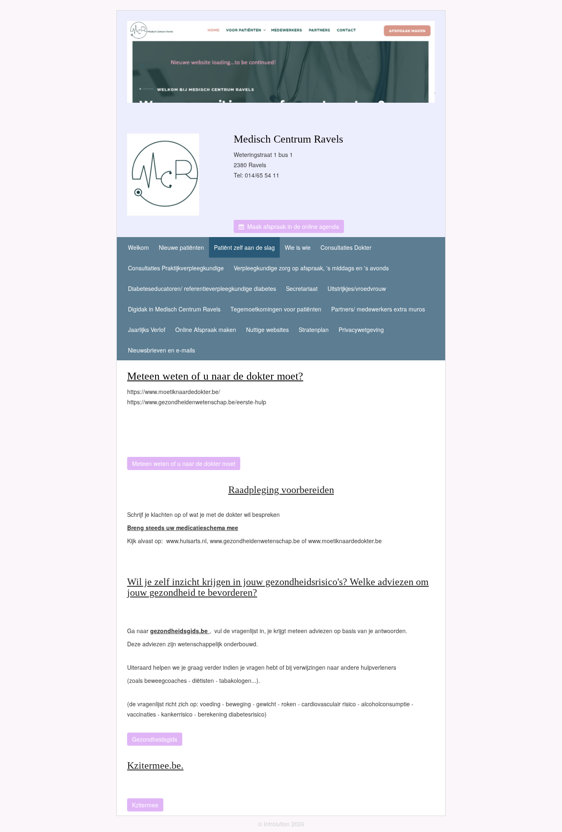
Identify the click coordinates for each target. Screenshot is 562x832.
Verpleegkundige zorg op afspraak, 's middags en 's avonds (311, 268)
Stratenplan (314, 329)
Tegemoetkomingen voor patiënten (275, 309)
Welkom (138, 247)
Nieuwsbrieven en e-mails (161, 350)
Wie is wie (298, 247)
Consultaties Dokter (346, 247)
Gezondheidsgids (154, 739)
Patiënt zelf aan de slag (244, 247)
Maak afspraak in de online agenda (291, 226)
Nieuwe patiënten (181, 247)
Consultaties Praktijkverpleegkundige (176, 268)
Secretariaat (302, 288)
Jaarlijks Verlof (146, 329)
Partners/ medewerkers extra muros (378, 309)
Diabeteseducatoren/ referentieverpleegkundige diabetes (202, 288)
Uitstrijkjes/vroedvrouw (356, 288)
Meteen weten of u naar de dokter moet (183, 463)
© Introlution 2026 (281, 824)
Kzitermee (145, 805)
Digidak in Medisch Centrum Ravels (174, 309)
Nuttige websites (267, 329)
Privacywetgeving (361, 329)
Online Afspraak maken (205, 329)
